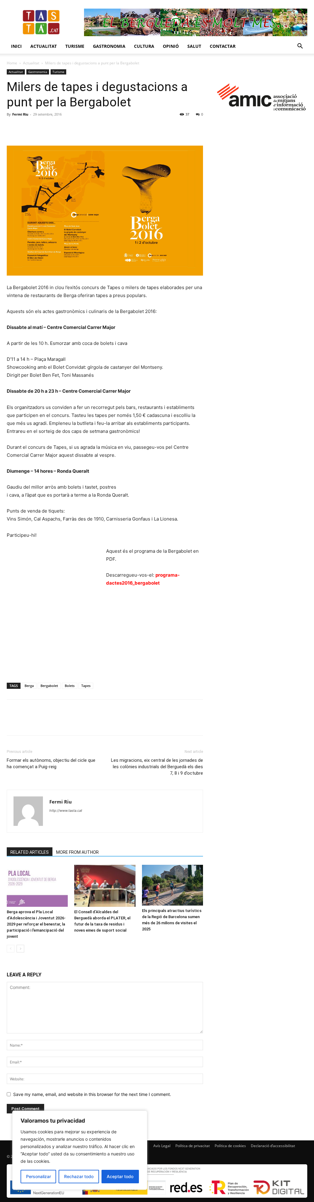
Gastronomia (109, 46)
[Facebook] (13, 128)
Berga (29, 685)
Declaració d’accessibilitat (273, 1145)
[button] (300, 47)
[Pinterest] (41, 128)
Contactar (223, 46)
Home (12, 63)
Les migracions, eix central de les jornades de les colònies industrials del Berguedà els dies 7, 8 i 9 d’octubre (157, 766)
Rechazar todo (79, 1176)
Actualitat (43, 46)
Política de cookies (230, 1145)
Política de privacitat (192, 1145)
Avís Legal (161, 1145)
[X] (27, 128)
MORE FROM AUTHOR (77, 852)
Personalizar (38, 1176)
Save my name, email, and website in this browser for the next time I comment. (92, 1094)
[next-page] (20, 948)
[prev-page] (10, 948)
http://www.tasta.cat (65, 810)
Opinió (171, 46)
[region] (79, 1150)
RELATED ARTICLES (29, 852)
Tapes (85, 685)
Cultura (144, 46)
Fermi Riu (20, 114)
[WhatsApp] (55, 128)
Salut (194, 46)
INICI (16, 46)
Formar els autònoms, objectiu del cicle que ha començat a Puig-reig (51, 763)
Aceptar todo (120, 1176)
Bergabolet (49, 685)
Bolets (70, 685)
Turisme (74, 46)
